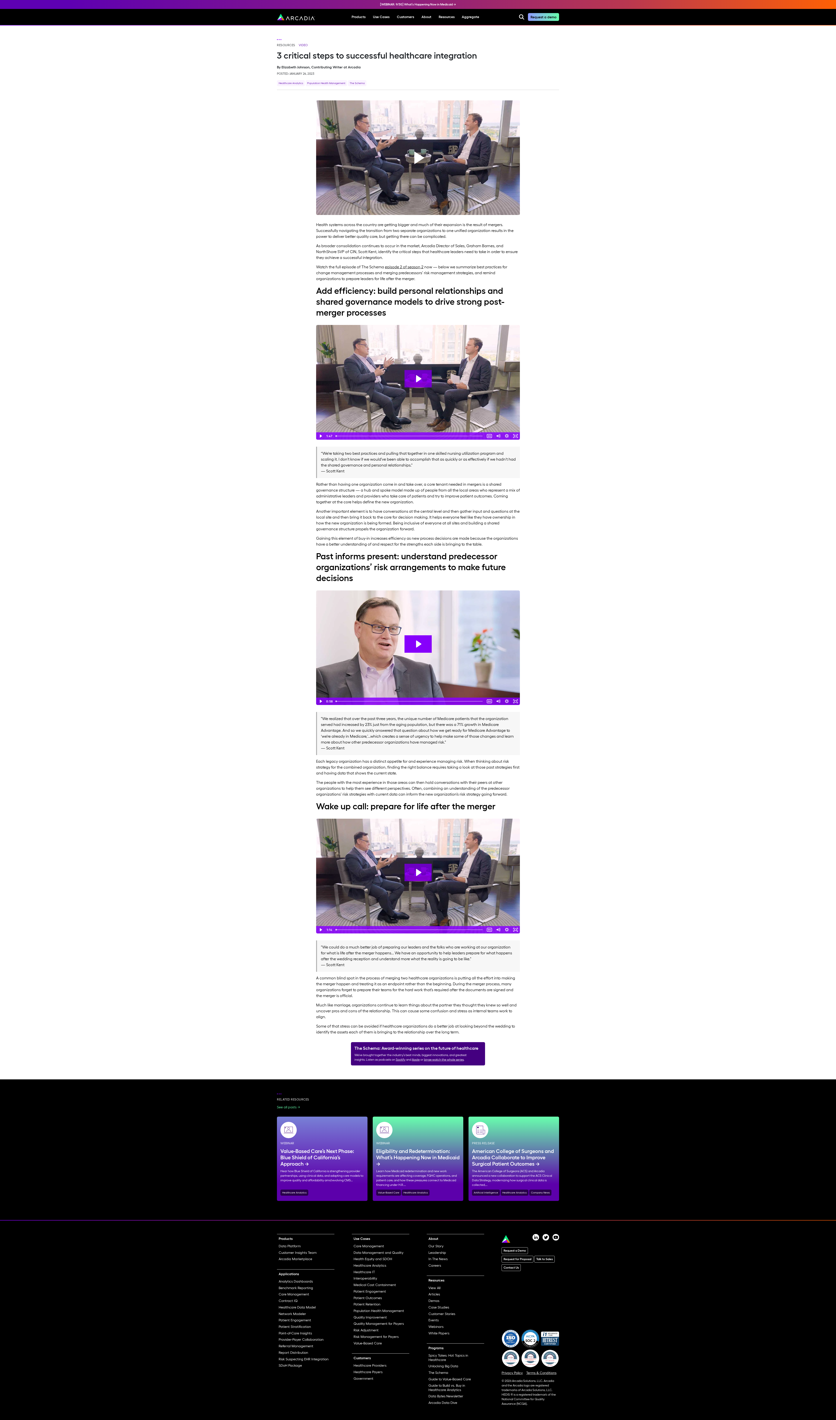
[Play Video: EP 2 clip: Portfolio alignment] (418, 644)
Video (303, 45)
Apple (416, 1059)
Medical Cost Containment (375, 1285)
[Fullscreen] (515, 436)
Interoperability (365, 1278)
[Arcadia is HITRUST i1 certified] (550, 1338)
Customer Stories (441, 1314)
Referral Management (296, 1346)
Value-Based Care (388, 1192)
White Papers (438, 1333)
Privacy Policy (512, 1373)
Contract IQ (288, 1301)
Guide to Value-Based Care (449, 1379)
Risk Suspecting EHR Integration (304, 1359)
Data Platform (290, 1246)
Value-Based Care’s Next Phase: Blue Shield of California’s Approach (317, 1157)
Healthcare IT (364, 1272)
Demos (433, 1301)
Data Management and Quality (378, 1252)
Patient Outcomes (368, 1298)
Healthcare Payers (368, 1372)
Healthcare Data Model (297, 1307)
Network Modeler (292, 1314)
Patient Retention (367, 1304)
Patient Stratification (295, 1327)
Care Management (294, 1294)
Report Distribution (293, 1352)
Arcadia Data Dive (442, 1403)
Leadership (437, 1252)
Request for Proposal (517, 1259)
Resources (447, 17)
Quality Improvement (370, 1317)
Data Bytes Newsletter (445, 1396)
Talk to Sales (544, 1259)
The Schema (357, 83)
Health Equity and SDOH (373, 1259)
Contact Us (511, 1267)
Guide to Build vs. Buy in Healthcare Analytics (446, 1387)
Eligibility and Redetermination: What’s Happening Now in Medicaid (418, 1154)
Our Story (435, 1246)
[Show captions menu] (489, 436)
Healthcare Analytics (291, 83)
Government (363, 1378)
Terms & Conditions (541, 1373)
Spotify (400, 1059)
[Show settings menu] (506, 436)
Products (359, 17)
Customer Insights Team (298, 1252)
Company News (540, 1192)
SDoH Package (290, 1365)
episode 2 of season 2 (404, 267)
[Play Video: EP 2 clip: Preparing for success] (418, 872)
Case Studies (438, 1307)
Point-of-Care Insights (295, 1333)
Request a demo (543, 17)
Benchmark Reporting (296, 1288)
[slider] (409, 436)
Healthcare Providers (370, 1365)
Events (433, 1320)
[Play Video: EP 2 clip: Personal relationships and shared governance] (418, 378)
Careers (434, 1265)
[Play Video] (320, 436)
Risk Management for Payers (376, 1337)
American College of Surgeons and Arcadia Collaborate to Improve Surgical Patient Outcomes (513, 1157)
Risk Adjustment (366, 1330)
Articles (434, 1294)
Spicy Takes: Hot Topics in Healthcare (448, 1357)
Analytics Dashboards (296, 1281)
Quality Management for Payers (379, 1323)
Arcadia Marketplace (295, 1259)
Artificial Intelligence (486, 1192)
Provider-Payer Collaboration (301, 1339)
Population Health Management (326, 83)
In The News (438, 1259)
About (426, 17)
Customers (405, 17)
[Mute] (498, 436)
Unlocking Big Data (443, 1366)
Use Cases (381, 17)
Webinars (435, 1327)
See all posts (287, 1107)
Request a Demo (515, 1250)
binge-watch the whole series (444, 1059)
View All (434, 1288)
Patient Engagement (295, 1320)
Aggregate (470, 17)
